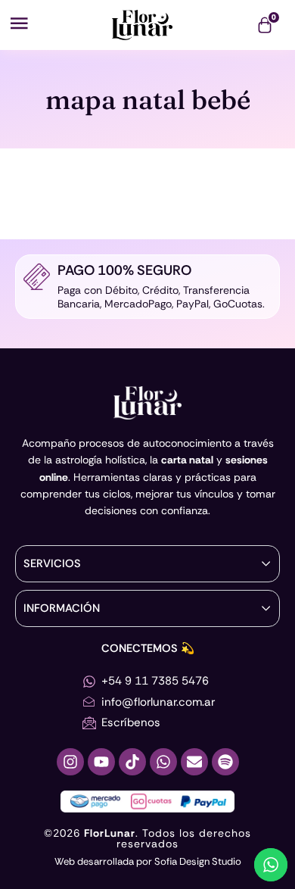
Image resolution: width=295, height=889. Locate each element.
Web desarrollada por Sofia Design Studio (147, 861)
